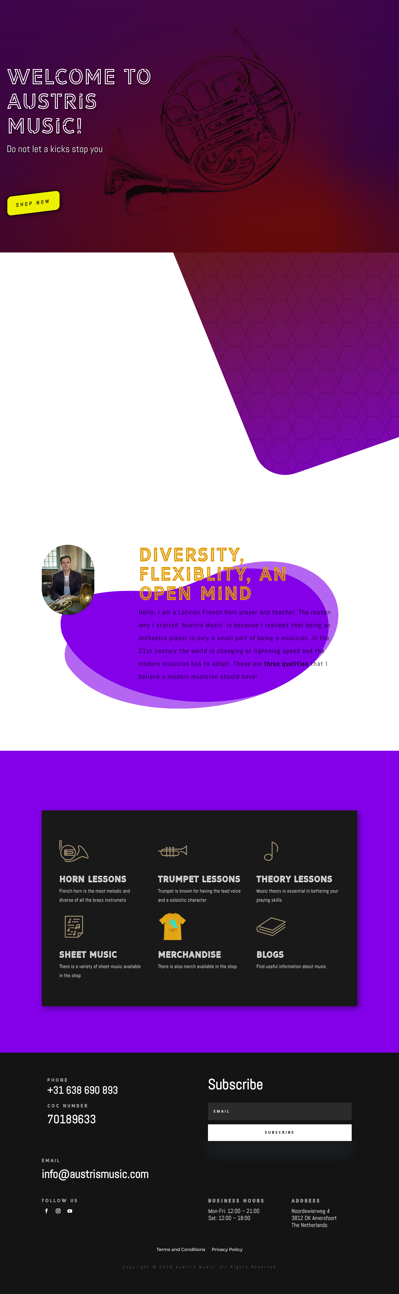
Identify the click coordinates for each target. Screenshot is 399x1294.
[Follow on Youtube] (69, 1211)
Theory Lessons (294, 879)
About (215, 7)
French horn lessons (255, 371)
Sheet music (88, 954)
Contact (294, 7)
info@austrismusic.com (95, 1173)
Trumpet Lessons (199, 879)
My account (320, 7)
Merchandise (189, 954)
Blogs (233, 7)
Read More (227, 405)
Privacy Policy (227, 1249)
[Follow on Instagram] (58, 1211)
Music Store (190, 7)
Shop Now (33, 203)
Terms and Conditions (181, 1249)
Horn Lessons (92, 879)
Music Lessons (259, 7)
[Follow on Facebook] (46, 1211)
